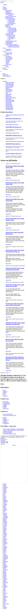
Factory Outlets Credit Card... (14, 153)
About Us (5, 8)
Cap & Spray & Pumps (10, 35)
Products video (9, 53)
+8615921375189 (4, 441)
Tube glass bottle (11, 23)
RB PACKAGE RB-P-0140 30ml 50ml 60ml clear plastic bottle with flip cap (15, 358)
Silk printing (8, 56)
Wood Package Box (10, 13)
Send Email (3, 440)
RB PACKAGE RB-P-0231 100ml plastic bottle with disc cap (15, 251)
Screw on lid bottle (12, 31)
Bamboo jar (8, 11)
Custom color (8, 64)
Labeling (7, 60)
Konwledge (8, 49)
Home (4, 6)
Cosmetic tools (9, 43)
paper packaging (9, 17)
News (4, 48)
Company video (9, 52)
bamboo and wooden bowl (13, 45)
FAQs (4, 67)
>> (5, 372)
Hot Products (12, 437)
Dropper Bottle (11, 21)
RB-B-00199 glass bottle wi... (13, 144)
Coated (7, 63)
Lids (9, 39)
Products (5, 9)
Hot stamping (8, 59)
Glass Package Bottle (10, 18)
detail (10, 178)
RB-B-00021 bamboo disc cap (14, 135)
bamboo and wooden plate (13, 46)
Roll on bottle (11, 22)
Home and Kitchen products (11, 44)
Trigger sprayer (11, 36)
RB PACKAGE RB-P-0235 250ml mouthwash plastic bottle (15, 269)
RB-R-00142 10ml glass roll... (13, 118)
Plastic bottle (8, 26)
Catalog (7, 66)
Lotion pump (11, 38)
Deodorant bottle (11, 19)
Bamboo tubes (9, 12)
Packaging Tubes (9, 33)
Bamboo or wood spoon (11, 16)
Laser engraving (9, 57)
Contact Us (5, 69)
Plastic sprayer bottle (12, 30)
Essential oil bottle (9, 24)
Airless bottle (11, 32)
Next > (3, 372)
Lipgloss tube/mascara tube (11, 40)
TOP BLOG (18, 437)
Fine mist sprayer (11, 37)
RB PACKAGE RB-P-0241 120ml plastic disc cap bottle (15, 285)
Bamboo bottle (9, 10)
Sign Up (2, 383)
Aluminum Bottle (9, 42)
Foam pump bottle (12, 28)
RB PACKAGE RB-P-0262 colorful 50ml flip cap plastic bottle (15, 323)
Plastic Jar (8, 25)
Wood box (10, 15)
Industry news (9, 50)
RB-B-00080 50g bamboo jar (13, 127)
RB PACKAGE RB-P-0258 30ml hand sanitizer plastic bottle (14, 304)
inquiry (7, 178)
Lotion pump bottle (12, 29)
